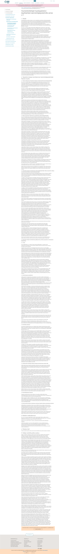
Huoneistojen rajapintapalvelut (9, 17)
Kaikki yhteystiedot (26, 540)
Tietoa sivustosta (39, 545)
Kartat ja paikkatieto (27, 2)
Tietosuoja (38, 544)
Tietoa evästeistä (39, 546)
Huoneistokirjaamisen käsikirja (9, 45)
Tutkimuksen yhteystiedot (27, 541)
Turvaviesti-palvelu (13, 542)
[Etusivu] (7, 2)
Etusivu (22, 7)
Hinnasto (25, 544)
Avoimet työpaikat (39, 540)
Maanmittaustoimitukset (27, 546)
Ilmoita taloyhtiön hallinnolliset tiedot (10, 41)
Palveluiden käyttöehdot (10, 32)
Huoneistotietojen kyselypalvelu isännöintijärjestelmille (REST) (11, 23)
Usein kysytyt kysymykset (14, 546)
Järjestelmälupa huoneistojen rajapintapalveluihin (11, 31)
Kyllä (26, 552)
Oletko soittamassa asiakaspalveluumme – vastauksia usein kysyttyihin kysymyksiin (31, 4)
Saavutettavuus (39, 542)
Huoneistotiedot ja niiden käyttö (9, 16)
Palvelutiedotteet (26, 545)
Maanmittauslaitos (40, 541)
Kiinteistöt (16, 2)
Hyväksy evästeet (38, 529)
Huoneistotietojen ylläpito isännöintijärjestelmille (10, 26)
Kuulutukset (25, 542)
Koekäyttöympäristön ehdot (10, 38)
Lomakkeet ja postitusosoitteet (15, 544)
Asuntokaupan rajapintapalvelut (10, 36)
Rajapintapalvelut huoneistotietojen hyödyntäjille (11, 20)
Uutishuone (42, 2)
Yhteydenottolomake (13, 540)
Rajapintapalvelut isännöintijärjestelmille (12, 21)
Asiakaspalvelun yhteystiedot (15, 541)
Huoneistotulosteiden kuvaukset (9, 39)
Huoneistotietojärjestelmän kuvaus (10, 14)
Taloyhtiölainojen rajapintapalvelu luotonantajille (11, 35)
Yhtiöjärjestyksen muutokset (9, 44)
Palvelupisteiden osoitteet (14, 545)
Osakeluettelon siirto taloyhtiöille (10, 42)
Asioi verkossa (37, 2)
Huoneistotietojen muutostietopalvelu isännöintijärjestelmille (12, 28)
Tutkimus (32, 2)
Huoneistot (21, 2)
